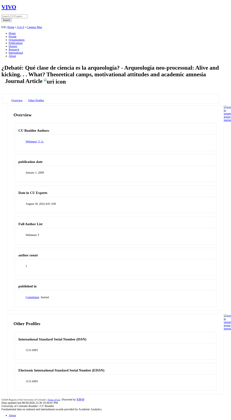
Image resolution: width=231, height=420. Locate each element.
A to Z (20, 27)
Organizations (17, 39)
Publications (16, 43)
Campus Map (34, 27)
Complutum (32, 297)
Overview (17, 100)
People (12, 36)
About (12, 56)
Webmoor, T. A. (35, 141)
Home (10, 27)
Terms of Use (54, 399)
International (16, 52)
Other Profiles (36, 100)
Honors (13, 46)
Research (14, 49)
